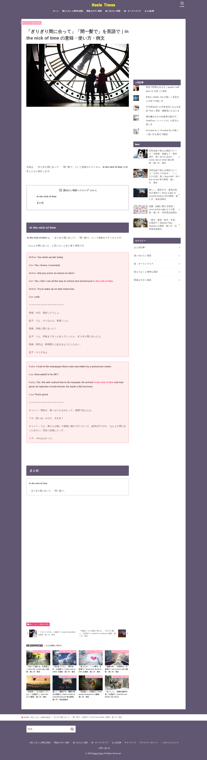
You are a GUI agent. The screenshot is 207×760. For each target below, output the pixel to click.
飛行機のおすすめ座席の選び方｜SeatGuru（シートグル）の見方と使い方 (162, 121)
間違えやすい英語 (94, 11)
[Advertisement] (77, 137)
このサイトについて (170, 743)
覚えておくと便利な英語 (72, 11)
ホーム (56, 11)
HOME (26, 717)
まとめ (40, 203)
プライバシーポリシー (149, 743)
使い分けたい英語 (112, 11)
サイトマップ (130, 743)
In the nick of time (46, 196)
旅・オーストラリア (132, 11)
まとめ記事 (149, 11)
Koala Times (103, 4)
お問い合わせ (104, 748)
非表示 (93, 190)
